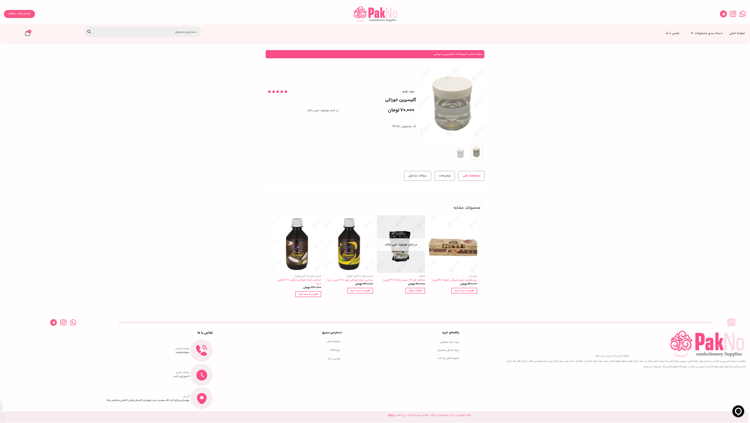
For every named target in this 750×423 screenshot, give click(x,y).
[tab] (471, 176)
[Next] (423, 102)
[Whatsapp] (742, 14)
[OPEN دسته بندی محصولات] (691, 32)
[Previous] (478, 102)
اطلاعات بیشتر (415, 290)
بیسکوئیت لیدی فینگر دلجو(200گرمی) (454, 280)
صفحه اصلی (475, 54)
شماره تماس (182, 348)
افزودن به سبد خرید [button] (464, 290)
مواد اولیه (408, 91)
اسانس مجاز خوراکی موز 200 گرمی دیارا (350, 280)
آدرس (186, 396)
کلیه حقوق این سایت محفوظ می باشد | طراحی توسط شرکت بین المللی (429, 415)
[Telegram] (723, 14)
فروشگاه (461, 54)
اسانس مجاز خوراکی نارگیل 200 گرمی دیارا (299, 281)
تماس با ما (334, 358)
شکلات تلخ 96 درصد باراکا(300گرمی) (404, 280)
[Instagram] (733, 14)
